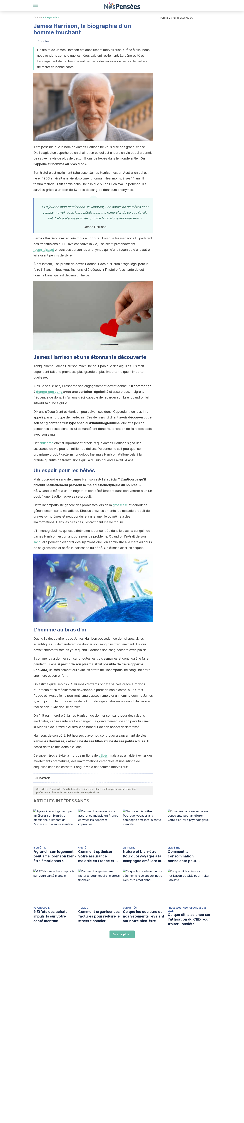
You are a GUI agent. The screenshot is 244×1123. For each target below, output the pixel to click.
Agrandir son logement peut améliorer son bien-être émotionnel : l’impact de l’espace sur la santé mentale (54, 856)
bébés (103, 755)
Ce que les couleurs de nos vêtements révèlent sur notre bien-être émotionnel (143, 916)
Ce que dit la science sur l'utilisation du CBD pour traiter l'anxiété (189, 919)
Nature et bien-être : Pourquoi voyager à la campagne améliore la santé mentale (142, 856)
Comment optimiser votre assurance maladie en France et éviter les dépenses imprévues (96, 856)
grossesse (120, 505)
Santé (82, 847)
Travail (83, 907)
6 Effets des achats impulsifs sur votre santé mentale (50, 916)
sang (37, 542)
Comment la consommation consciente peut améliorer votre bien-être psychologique (186, 856)
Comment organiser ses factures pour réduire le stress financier (99, 916)
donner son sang (49, 392)
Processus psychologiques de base (187, 909)
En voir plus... (122, 934)
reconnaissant (43, 249)
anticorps (46, 443)
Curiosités (130, 907)
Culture (37, 17)
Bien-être (39, 847)
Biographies (52, 17)
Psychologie (41, 907)
